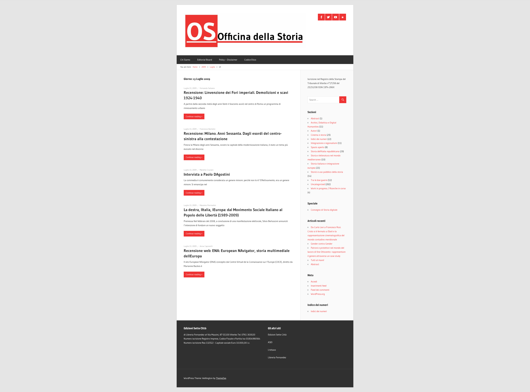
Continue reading (193, 116)
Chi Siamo (185, 59)
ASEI (270, 342)
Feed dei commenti (320, 289)
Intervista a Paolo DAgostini (207, 174)
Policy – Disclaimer (228, 59)
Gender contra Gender (321, 243)
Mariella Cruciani (206, 170)
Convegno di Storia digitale (324, 209)
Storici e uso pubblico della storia (327, 171)
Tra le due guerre (319, 180)
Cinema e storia (318, 134)
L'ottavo (272, 349)
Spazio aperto (317, 147)
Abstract (315, 118)
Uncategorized (318, 184)
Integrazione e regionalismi (324, 143)
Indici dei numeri (319, 139)
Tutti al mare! (317, 260)
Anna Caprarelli (206, 246)
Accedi (314, 281)
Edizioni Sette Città (277, 334)
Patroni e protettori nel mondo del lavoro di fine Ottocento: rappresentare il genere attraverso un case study (326, 252)
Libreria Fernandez (277, 357)
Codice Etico (250, 59)
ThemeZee (221, 378)
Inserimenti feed (318, 285)
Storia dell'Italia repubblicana (325, 151)
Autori (314, 130)
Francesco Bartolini (207, 129)
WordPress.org (318, 293)
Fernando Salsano (207, 88)
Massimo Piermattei (208, 205)
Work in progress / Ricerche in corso (328, 188)
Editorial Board (204, 59)
